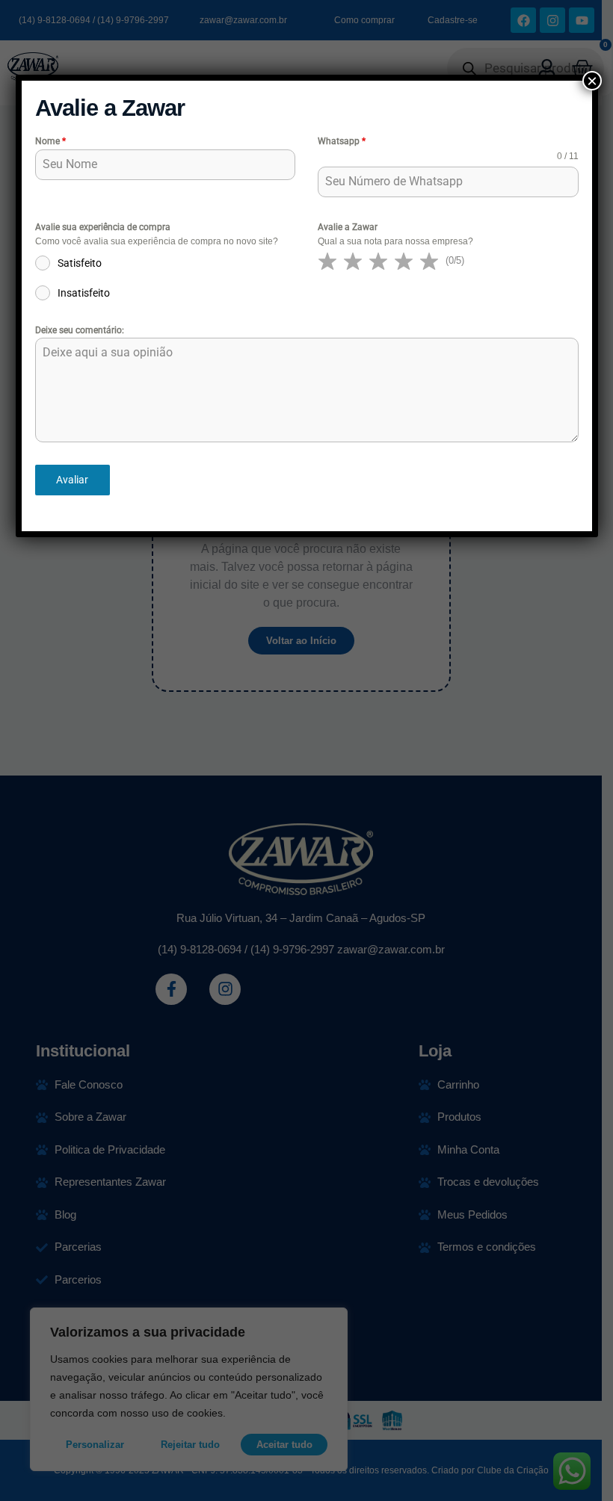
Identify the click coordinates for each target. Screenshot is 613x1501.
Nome (50, 141)
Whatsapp (342, 141)
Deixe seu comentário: (79, 330)
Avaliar (72, 480)
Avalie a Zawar (348, 227)
